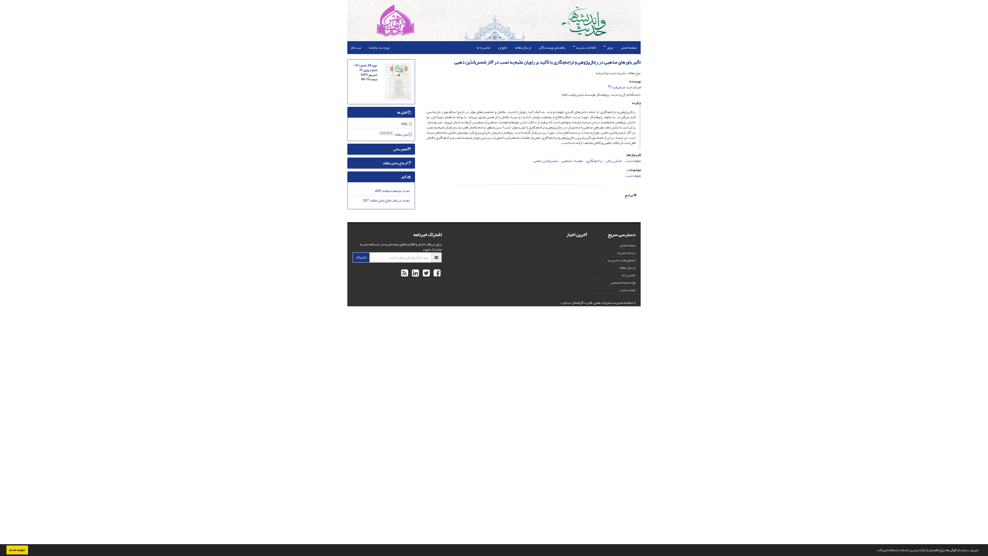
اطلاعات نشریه (586, 47)
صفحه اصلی (629, 47)
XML (405, 123)
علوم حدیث (633, 160)
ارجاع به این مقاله (395, 163)
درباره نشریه (626, 252)
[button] (875, 550)
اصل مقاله (394, 134)
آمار (404, 176)
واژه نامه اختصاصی (623, 282)
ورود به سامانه (379, 47)
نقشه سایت (628, 289)
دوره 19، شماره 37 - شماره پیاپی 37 (365, 68)
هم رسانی (400, 149)
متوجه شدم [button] (17, 550)
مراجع (629, 195)
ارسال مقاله (523, 47)
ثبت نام (356, 47)
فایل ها (402, 112)
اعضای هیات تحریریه (621, 260)
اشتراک (361, 257)
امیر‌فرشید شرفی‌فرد (626, 87)
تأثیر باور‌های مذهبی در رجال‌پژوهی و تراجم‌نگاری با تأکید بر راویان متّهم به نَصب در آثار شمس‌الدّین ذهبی (547, 62)
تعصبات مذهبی (572, 160)
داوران (502, 47)
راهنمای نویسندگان (552, 47)
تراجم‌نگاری (594, 160)
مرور (609, 47)
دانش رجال (614, 160)
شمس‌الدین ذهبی (546, 160)
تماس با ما (483, 47)
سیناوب (565, 302)
